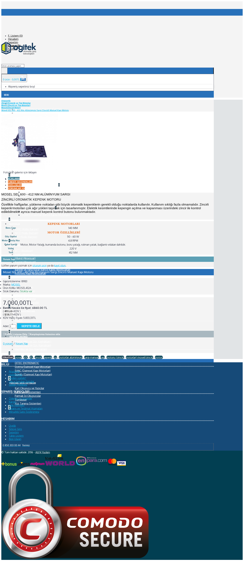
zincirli (38, 357)
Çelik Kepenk (22, 113)
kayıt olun (60, 265)
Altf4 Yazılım (42, 452)
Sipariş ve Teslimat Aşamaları (25, 408)
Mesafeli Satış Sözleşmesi (24, 411)
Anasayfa (14, 371)
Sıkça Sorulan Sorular (21, 381)
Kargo (12, 401)
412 (31, 357)
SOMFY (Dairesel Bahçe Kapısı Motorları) (45, 215)
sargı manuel (91, 357)
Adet (6, 326)
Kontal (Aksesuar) (25, 262)
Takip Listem (16, 435)
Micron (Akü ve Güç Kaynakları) (33, 345)
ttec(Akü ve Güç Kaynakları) (31, 349)
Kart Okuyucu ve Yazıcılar (29, 388)
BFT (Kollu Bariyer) (26, 236)
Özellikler (15, 185)
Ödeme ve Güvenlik (20, 398)
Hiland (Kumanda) (25, 295)
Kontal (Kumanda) (25, 298)
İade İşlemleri (16, 405)
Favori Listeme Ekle (16, 334)
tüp (55, 357)
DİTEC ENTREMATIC (27, 363)
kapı (102, 357)
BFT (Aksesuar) (24, 250)
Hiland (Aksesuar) (25, 258)
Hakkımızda (15, 374)
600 (25, 357)
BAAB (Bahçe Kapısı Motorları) (39, 188)
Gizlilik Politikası (18, 384)
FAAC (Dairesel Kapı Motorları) (32, 370)
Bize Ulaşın (15, 439)
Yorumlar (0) (16, 188)
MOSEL (15, 284)
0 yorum (8, 343)
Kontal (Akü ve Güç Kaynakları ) (33, 341)
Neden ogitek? (17, 378)
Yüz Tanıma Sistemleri (28, 403)
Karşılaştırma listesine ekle (45, 334)
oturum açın (40, 265)
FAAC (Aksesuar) (24, 254)
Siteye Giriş (15, 429)
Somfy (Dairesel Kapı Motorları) (33, 374)
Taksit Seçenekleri (20, 181)
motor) (159, 357)
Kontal (19, 320)
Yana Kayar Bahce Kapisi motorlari (35, 184)
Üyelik (12, 425)
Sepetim (14, 432)
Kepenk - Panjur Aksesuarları (31, 265)
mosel (18, 357)
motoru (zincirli (115, 357)
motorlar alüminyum (71, 357)
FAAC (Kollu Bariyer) (27, 229)
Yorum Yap (21, 343)
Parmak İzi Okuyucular (28, 395)
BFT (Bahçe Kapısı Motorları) (38, 192)
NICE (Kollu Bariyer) (26, 233)
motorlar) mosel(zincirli (139, 357)
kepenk (47, 357)
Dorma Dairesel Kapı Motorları (32, 366)
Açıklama (14, 178)
